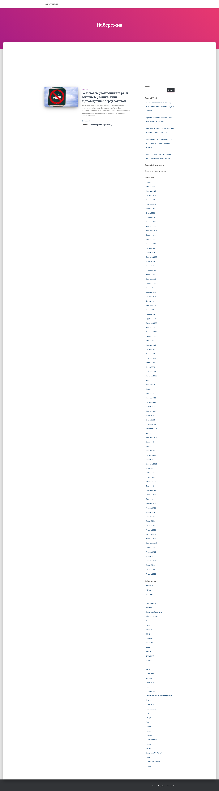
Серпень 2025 (151, 235)
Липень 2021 (150, 446)
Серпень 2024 (151, 283)
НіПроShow (150, 682)
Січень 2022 (150, 420)
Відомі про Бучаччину (154, 612)
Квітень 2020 (150, 512)
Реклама (149, 735)
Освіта (148, 700)
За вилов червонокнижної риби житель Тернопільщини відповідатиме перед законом (105, 97)
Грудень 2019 (151, 530)
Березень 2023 (151, 358)
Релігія (148, 744)
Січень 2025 (150, 266)
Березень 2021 (151, 464)
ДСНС (148, 634)
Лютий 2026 (150, 208)
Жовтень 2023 (151, 327)
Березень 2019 (151, 561)
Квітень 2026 (150, 200)
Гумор (148, 625)
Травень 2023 (151, 349)
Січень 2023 (150, 367)
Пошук (147, 86)
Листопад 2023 (151, 323)
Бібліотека (149, 594)
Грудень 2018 (151, 574)
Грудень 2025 (151, 217)
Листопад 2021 (151, 429)
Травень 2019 (151, 552)
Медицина (150, 665)
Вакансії (149, 608)
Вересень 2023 (151, 332)
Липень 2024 (150, 288)
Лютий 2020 (150, 521)
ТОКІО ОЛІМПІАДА (153, 762)
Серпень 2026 (151, 182)
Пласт (148, 713)
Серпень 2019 (151, 547)
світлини (149, 748)
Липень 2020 (150, 499)
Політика (149, 726)
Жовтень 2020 (151, 486)
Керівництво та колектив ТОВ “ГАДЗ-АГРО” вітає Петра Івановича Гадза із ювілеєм (160, 106)
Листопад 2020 (151, 481)
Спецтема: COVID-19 (154, 753)
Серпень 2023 (151, 336)
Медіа (148, 669)
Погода (148, 718)
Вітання (148, 621)
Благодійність (151, 603)
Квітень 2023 (150, 354)
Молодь (149, 678)
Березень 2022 (151, 411)
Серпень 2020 (151, 495)
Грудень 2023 (151, 319)
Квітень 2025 (150, 253)
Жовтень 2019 (151, 539)
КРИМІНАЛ (150, 656)
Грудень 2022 (151, 371)
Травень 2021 (151, 455)
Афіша (148, 590)
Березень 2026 (151, 204)
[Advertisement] (109, 59)
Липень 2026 (150, 186)
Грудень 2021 (151, 424)
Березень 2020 (151, 517)
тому (107, 125)
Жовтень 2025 (151, 226)
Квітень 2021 (150, 459)
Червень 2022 (151, 398)
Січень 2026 (150, 213)
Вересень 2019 (151, 543)
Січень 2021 (150, 473)
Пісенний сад (151, 709)
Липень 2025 (150, 239)
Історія (148, 652)
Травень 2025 (151, 248)
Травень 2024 (151, 297)
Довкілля (149, 630)
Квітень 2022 (150, 407)
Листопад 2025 (151, 222)
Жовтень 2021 (151, 433)
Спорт (148, 757)
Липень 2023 (150, 341)
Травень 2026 (151, 195)
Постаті (148, 731)
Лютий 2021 (150, 468)
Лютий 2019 (150, 565)
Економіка (149, 638)
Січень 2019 (150, 569)
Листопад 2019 (151, 534)
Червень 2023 (151, 345)
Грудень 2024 (151, 270)
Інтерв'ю (149, 647)
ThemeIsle (171, 786)
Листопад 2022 (151, 376)
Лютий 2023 (150, 363)
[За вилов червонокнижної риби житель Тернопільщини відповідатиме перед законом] (61, 97)
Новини (85, 89)
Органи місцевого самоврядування (159, 696)
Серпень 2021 (151, 442)
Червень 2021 (151, 451)
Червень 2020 (151, 503)
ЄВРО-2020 (150, 643)
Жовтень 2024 (151, 275)
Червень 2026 (151, 191)
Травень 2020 (151, 508)
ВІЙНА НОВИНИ (152, 616)
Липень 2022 (150, 393)
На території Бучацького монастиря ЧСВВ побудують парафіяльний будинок (159, 143)
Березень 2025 (151, 257)
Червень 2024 (151, 292)
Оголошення (150, 691)
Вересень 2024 (151, 279)
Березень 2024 (151, 305)
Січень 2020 (150, 525)
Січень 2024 (150, 314)
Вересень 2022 (151, 385)
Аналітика (149, 586)
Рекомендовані (151, 740)
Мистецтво (150, 674)
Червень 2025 (151, 244)
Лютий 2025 (150, 261)
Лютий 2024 (150, 310)
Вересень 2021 (151, 437)
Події (148, 722)
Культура (149, 660)
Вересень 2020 (151, 490)
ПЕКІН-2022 (150, 704)
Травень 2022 (151, 402)
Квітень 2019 (150, 556)
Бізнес (148, 599)
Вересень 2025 (151, 231)
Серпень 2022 (151, 389)
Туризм (148, 766)
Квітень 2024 (150, 301)
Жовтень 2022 (151, 380)
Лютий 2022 (150, 415)
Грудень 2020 (151, 477)
